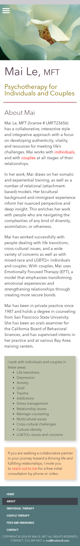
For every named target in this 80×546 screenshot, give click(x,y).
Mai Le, (32, 71)
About (11, 501)
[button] (6, 10)
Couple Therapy (18, 515)
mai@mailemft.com (57, 540)
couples (28, 157)
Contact (12, 530)
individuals (64, 152)
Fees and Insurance (20, 522)
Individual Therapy (20, 508)
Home (10, 494)
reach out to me (24, 468)
